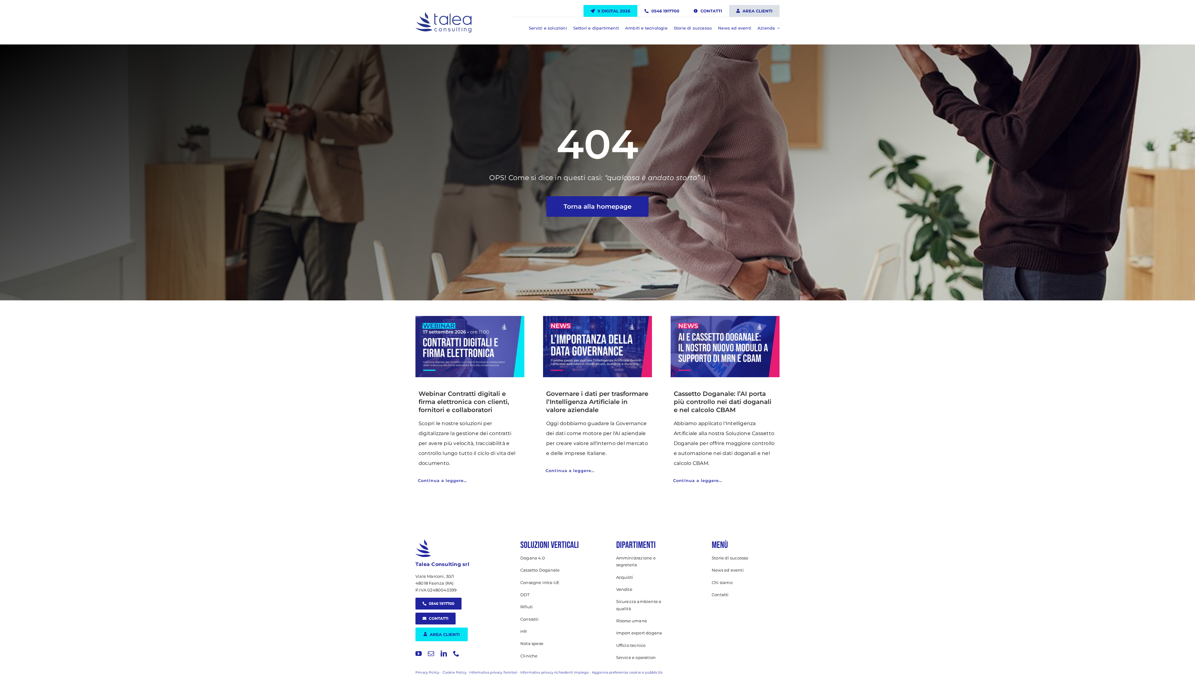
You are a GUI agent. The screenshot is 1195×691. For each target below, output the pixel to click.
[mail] (431, 654)
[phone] (456, 654)
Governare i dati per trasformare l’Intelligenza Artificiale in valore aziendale (597, 402)
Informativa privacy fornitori (493, 672)
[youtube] (418, 654)
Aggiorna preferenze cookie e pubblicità (627, 672)
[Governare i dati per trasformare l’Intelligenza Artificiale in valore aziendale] (597, 346)
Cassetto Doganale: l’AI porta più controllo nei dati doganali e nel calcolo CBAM (722, 402)
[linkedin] (444, 654)
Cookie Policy (454, 672)
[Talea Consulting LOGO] (443, 14)
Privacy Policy (427, 672)
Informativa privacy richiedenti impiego (554, 672)
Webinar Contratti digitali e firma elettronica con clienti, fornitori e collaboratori (464, 402)
